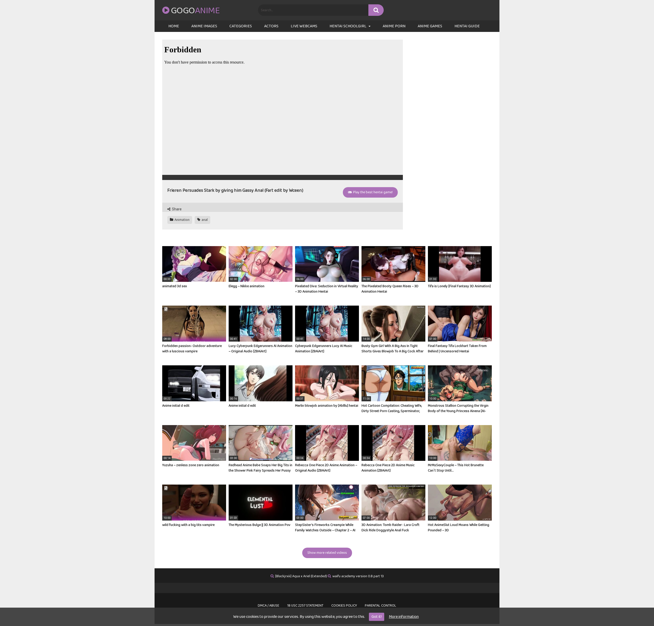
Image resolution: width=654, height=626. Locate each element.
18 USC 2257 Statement (305, 605)
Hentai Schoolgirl (348, 26)
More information (404, 616)
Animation (182, 220)
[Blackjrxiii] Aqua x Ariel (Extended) (301, 576)
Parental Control (380, 605)
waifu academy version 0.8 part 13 (358, 576)
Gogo (195, 11)
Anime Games (430, 26)
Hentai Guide (467, 26)
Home (173, 26)
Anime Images (204, 26)
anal (204, 220)
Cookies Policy (344, 605)
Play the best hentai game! (372, 192)
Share (176, 209)
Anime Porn (394, 26)
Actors (271, 26)
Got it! (376, 616)
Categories (240, 26)
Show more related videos (327, 553)
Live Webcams (304, 26)
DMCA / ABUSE (268, 605)
